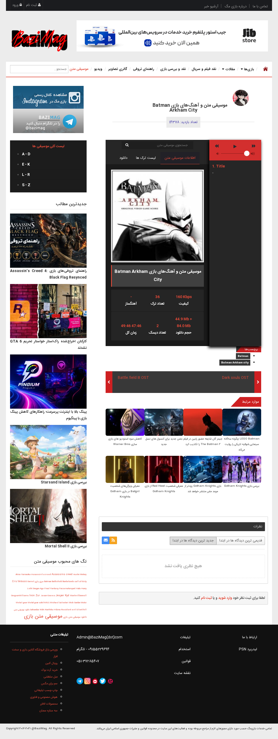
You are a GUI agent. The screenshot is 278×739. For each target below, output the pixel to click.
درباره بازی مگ (236, 6)
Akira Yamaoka (23, 574)
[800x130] (172, 35)
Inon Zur (35, 596)
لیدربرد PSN (248, 649)
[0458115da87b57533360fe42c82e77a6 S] (163, 423)
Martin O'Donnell (78, 596)
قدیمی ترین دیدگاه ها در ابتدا (240, 541)
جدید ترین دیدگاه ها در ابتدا (193, 541)
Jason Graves (48, 596)
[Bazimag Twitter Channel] (102, 681)
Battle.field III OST (133, 377)
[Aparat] (110, 681)
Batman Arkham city (234, 363)
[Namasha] (95, 681)
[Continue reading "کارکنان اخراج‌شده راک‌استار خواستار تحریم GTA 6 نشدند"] (48, 311)
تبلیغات (185, 637)
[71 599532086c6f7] (241, 98)
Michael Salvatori (59, 603)
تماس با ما (260, 6)
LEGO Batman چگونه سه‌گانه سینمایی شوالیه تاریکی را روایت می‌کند (242, 444)
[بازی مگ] (39, 40)
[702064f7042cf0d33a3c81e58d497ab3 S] (125, 470)
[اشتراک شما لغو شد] (113, 540)
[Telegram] (80, 681)
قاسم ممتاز (203, 96)
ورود (16, 5)
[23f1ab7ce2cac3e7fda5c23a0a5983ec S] (125, 423)
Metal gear (22, 603)
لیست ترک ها (146, 158)
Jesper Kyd (63, 596)
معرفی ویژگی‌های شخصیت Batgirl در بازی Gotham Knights (125, 491)
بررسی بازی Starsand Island (64, 482)
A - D (26, 154)
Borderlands (68, 581)
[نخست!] (265, 69)
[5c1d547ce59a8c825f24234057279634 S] (163, 470)
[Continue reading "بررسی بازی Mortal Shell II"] (48, 516)
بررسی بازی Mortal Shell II (66, 546)
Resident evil (69, 610)
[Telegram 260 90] (48, 121)
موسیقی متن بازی (43, 616)
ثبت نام (32, 5)
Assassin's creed (41, 574)
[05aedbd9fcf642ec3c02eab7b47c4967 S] (241, 423)
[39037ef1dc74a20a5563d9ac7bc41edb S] (202, 470)
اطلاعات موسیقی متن (180, 158)
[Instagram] (87, 681)
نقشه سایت (182, 673)
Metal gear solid (36, 602)
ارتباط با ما (249, 637)
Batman (243, 356)
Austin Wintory (80, 574)
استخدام (185, 649)
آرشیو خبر (211, 6)
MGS (47, 603)
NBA (42, 609)
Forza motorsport (67, 588)
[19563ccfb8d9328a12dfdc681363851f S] (241, 470)
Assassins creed (62, 574)
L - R (26, 175)
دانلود (123, 158)
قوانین (186, 661)
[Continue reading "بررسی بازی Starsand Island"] (48, 452)
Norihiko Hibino (53, 610)
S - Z (26, 185)
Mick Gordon (75, 602)
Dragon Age (38, 588)
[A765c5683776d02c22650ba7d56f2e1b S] (202, 423)
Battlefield (57, 581)
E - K (26, 164)
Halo (78, 588)
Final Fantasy (51, 588)
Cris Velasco (19, 581)
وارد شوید (225, 598)
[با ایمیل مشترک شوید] (105, 540)
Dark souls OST (235, 377)
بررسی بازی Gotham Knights (241, 486)
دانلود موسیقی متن (22, 610)
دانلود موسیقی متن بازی (74, 617)
